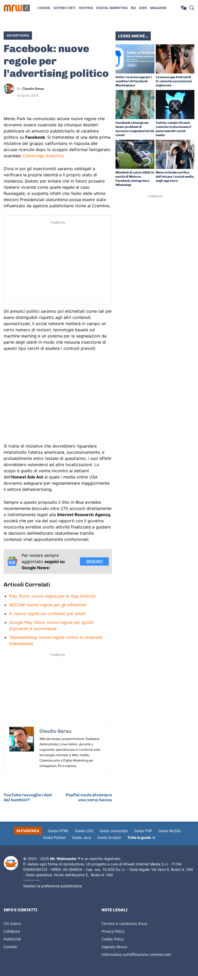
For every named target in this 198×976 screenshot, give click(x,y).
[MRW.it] (17, 8)
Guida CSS (84, 831)
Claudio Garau (33, 88)
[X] (71, 89)
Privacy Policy (113, 931)
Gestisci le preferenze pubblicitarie (52, 886)
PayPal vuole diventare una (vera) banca (89, 797)
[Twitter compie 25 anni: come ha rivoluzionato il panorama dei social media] (175, 104)
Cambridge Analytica (42, 155)
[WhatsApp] (95, 89)
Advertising (18, 35)
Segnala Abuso (114, 946)
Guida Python (54, 837)
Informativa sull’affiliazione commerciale (136, 954)
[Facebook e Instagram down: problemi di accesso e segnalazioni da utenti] (135, 104)
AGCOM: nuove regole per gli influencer (47, 604)
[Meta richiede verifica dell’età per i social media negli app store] (175, 154)
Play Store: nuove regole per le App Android (52, 596)
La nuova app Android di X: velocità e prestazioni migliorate (174, 81)
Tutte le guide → (141, 837)
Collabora (12, 931)
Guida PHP (143, 831)
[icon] (183, 7)
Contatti (10, 946)
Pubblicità (12, 939)
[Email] (107, 101)
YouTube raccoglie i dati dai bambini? (28, 797)
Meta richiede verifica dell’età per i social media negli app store (175, 177)
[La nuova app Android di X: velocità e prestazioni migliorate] (175, 58)
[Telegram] (107, 89)
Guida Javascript (113, 831)
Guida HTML (58, 831)
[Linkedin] (83, 89)
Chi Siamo (12, 923)
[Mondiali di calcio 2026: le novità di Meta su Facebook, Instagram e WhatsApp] (135, 154)
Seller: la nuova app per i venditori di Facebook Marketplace (134, 81)
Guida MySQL (170, 831)
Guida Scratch (109, 837)
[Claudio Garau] (10, 89)
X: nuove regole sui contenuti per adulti (47, 613)
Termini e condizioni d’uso (124, 923)
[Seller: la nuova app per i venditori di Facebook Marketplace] (135, 58)
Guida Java (81, 837)
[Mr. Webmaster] (11, 863)
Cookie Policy (113, 939)
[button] (191, 7)
